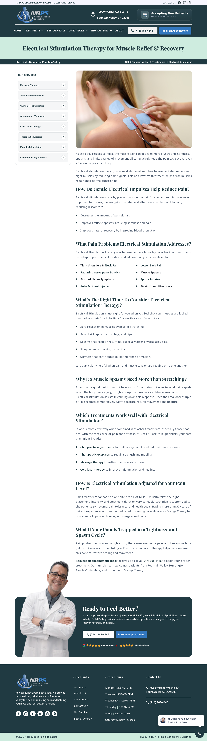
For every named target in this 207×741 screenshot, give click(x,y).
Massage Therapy (29, 85)
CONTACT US (169, 2)
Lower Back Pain (151, 265)
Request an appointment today (97, 561)
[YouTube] (40, 713)
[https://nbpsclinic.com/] (48, 15)
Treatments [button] (32, 30)
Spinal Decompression (32, 95)
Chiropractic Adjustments (33, 157)
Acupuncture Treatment (32, 116)
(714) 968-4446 (152, 561)
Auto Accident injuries (95, 286)
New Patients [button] (100, 30)
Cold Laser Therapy (30, 126)
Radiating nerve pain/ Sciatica (100, 272)
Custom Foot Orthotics (32, 106)
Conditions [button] (76, 30)
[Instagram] (25, 713)
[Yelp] (54, 713)
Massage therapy (92, 462)
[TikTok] (33, 713)
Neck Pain (111, 265)
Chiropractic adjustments (97, 447)
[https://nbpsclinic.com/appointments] (164, 15)
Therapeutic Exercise (31, 137)
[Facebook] (18, 713)
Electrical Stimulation (31, 147)
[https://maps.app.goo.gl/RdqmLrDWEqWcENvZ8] (90, 14)
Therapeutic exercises (95, 454)
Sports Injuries (150, 279)
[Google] (47, 713)
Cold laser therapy (92, 469)
